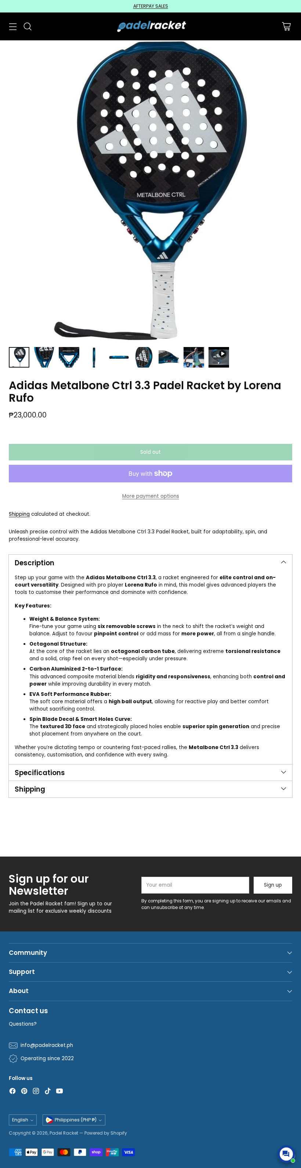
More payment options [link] (150, 496)
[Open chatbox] (286, 1154)
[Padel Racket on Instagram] (36, 1092)
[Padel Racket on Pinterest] (24, 1092)
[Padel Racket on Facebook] (12, 1092)
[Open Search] (27, 26)
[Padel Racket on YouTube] (59, 1092)
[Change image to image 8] (194, 357)
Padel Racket (64, 1133)
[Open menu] (12, 26)
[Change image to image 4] (94, 357)
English (20, 1120)
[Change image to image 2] (44, 357)
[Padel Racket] (150, 26)
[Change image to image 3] (69, 357)
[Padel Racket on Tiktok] (47, 1092)
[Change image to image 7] (169, 357)
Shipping (19, 514)
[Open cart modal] (286, 26)
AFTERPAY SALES (150, 6)
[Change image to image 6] (144, 357)
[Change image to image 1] (19, 357)
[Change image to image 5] (119, 357)
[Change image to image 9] (218, 357)
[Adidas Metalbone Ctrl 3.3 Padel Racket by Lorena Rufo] (150, 190)
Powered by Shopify (105, 1133)
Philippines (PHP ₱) (76, 1120)
